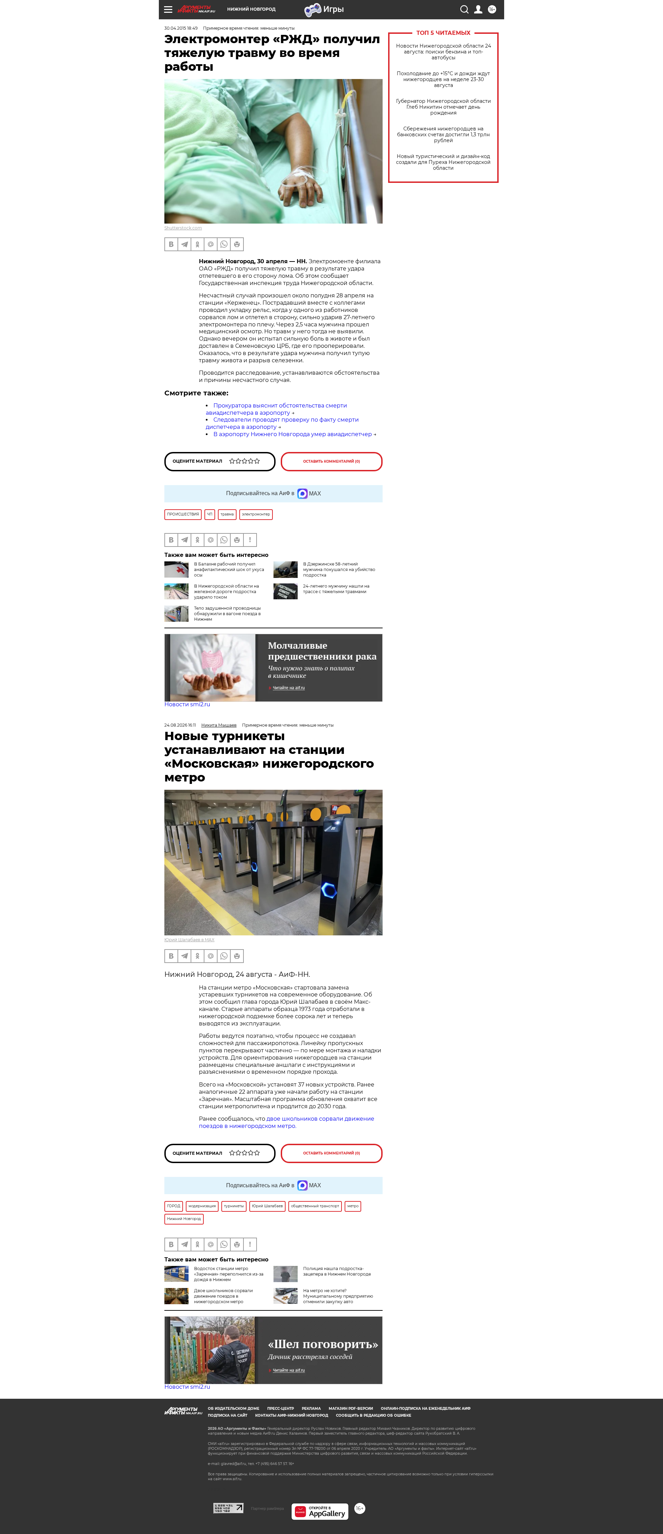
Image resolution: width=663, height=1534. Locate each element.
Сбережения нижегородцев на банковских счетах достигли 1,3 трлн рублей (443, 135)
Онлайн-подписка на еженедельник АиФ (426, 1408)
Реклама (311, 1408)
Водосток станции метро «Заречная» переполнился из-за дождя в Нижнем (228, 1274)
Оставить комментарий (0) (331, 461)
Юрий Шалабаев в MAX (189, 939)
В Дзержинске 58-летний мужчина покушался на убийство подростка (339, 569)
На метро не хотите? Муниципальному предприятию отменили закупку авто (338, 1296)
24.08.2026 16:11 (180, 725)
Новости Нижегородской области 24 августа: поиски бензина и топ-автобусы (443, 52)
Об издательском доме (233, 1408)
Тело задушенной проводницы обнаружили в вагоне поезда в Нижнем (227, 614)
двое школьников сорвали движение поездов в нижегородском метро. (286, 1122)
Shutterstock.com (183, 227)
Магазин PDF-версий (351, 1408)
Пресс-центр (280, 1408)
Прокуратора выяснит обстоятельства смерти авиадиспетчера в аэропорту (276, 409)
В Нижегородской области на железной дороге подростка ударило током (226, 591)
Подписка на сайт (227, 1415)
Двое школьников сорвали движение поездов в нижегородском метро (223, 1296)
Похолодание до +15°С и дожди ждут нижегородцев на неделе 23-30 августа (443, 79)
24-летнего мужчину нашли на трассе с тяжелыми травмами (336, 588)
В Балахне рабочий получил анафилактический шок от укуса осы (229, 569)
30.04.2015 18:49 (181, 28)
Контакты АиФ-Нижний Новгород (291, 1415)
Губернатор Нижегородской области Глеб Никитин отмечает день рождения (443, 107)
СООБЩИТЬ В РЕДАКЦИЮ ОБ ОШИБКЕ (373, 1415)
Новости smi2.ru (187, 704)
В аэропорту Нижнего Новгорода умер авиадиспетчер (292, 434)
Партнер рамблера (267, 1508)
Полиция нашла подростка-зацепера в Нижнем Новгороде (337, 1271)
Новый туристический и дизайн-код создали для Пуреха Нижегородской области (443, 162)
